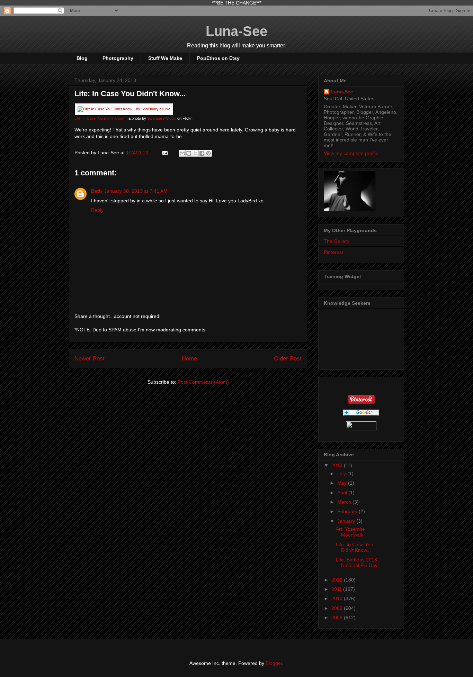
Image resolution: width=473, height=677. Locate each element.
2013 (337, 465)
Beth (96, 191)
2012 (337, 580)
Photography (117, 58)
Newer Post (89, 358)
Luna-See (236, 31)
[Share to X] (195, 153)
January (346, 521)
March (344, 502)
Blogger (274, 663)
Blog (82, 58)
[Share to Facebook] (201, 153)
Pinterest (333, 252)
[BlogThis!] (188, 153)
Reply (97, 210)
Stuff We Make (165, 58)
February (348, 511)
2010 (337, 598)
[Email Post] (164, 152)
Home (189, 358)
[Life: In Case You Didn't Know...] (123, 109)
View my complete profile (351, 153)
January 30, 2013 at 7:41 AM (136, 191)
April (342, 492)
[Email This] (182, 153)
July (342, 473)
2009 (337, 608)
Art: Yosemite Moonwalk (350, 532)
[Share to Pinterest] (208, 153)
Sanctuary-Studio (161, 118)
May (342, 483)
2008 (337, 617)
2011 (337, 589)
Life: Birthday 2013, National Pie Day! (357, 562)
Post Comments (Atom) (203, 382)
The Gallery (336, 241)
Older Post (288, 358)
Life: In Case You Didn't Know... (100, 118)
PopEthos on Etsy (218, 58)
